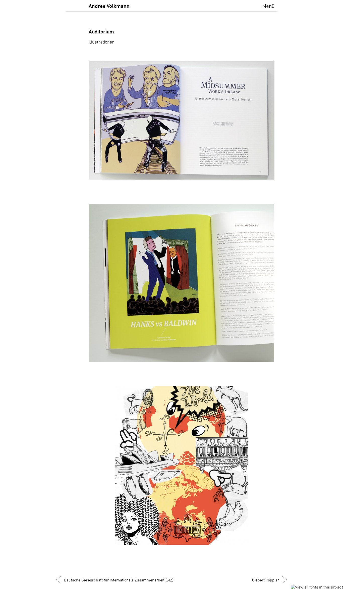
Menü (268, 6)
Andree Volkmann (109, 6)
